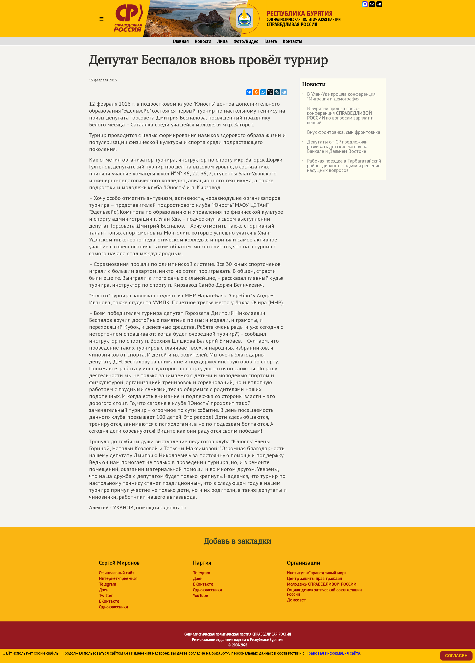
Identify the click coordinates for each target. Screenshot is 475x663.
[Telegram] (284, 92)
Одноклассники (113, 607)
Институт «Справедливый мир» (317, 572)
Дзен (103, 590)
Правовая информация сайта (333, 653)
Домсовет (296, 600)
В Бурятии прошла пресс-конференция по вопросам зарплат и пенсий (338, 115)
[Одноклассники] (256, 92)
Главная (181, 41)
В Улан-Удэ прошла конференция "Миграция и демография (339, 97)
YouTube (200, 595)
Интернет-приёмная (118, 578)
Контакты (292, 41)
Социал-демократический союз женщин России (324, 592)
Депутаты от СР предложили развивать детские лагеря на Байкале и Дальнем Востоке (335, 147)
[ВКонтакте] (249, 92)
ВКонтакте (109, 601)
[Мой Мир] (263, 92)
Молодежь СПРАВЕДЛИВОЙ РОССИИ (321, 584)
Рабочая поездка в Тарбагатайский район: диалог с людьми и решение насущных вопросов (341, 166)
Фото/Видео (246, 41)
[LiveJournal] (277, 92)
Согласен (456, 656)
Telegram (107, 584)
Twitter (106, 595)
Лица (222, 41)
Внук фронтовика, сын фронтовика (341, 133)
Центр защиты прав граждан (314, 578)
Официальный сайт (116, 572)
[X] (270, 92)
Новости (203, 41)
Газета (270, 41)
